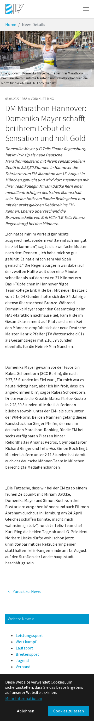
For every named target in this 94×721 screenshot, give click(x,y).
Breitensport (27, 654)
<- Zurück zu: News (24, 591)
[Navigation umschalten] (86, 9)
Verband (23, 666)
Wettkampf (26, 641)
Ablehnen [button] (25, 710)
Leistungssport (29, 635)
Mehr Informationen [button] (23, 698)
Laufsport (24, 647)
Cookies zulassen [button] (68, 710)
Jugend (22, 660)
